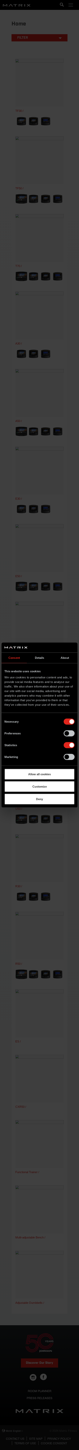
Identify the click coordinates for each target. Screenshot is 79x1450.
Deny (39, 798)
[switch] (69, 733)
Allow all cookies (39, 774)
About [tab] (65, 657)
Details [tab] (39, 657)
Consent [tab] (14, 657)
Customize (39, 786)
